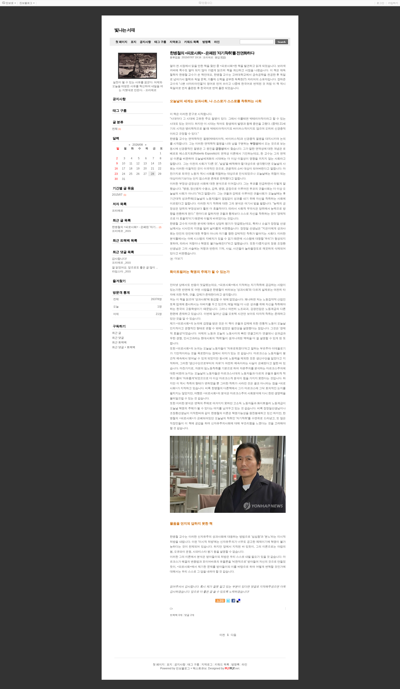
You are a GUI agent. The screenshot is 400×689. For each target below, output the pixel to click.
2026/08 (137, 144)
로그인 (380, 3)
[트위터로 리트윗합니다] (228, 601)
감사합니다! (119, 258)
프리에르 (117, 210)
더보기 (179, 258)
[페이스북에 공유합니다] (233, 601)
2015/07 (117, 194)
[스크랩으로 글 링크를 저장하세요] (220, 601)
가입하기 (393, 3)
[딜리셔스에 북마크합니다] (238, 601)
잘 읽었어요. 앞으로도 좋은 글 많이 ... (135, 267)
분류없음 (175, 57)
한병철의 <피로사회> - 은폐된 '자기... (135, 227)
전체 (116, 128)
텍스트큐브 (200, 668)
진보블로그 (183, 668)
